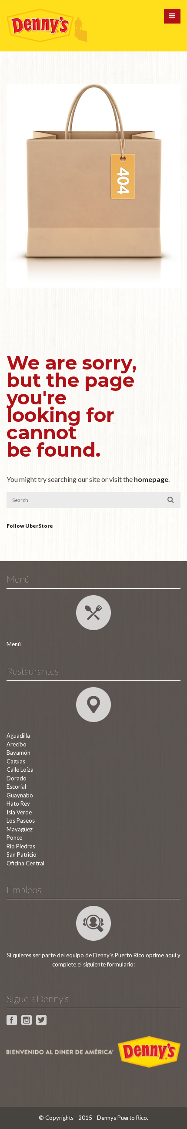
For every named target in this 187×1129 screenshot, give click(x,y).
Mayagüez (20, 829)
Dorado (17, 778)
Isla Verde (19, 812)
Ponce (14, 837)
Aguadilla (18, 735)
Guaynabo (20, 795)
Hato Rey (18, 803)
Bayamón (18, 752)
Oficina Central (25, 863)
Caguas (16, 761)
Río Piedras (21, 846)
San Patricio (22, 854)
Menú (14, 644)
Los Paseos (21, 820)
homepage (151, 479)
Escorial (16, 786)
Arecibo (17, 744)
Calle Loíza (20, 769)
